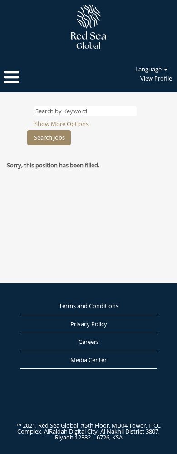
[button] (29, 77)
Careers (89, 342)
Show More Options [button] (61, 124)
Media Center (88, 360)
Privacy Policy (88, 324)
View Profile (156, 78)
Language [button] (149, 69)
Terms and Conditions (88, 306)
